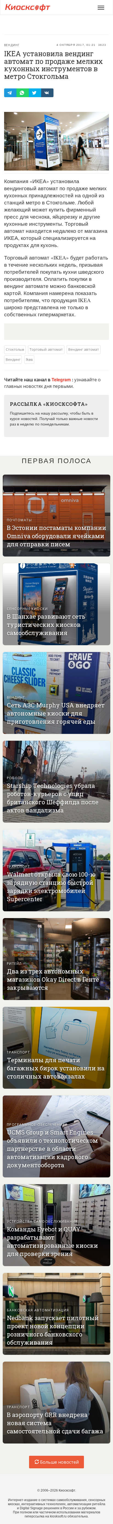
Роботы (15, 777)
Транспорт (18, 866)
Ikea (29, 359)
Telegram (62, 379)
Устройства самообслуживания (42, 1221)
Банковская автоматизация (38, 1310)
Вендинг (11, 45)
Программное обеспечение (36, 1124)
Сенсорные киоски (27, 608)
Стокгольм (15, 349)
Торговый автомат (46, 349)
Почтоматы (19, 519)
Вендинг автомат (83, 349)
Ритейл (14, 963)
